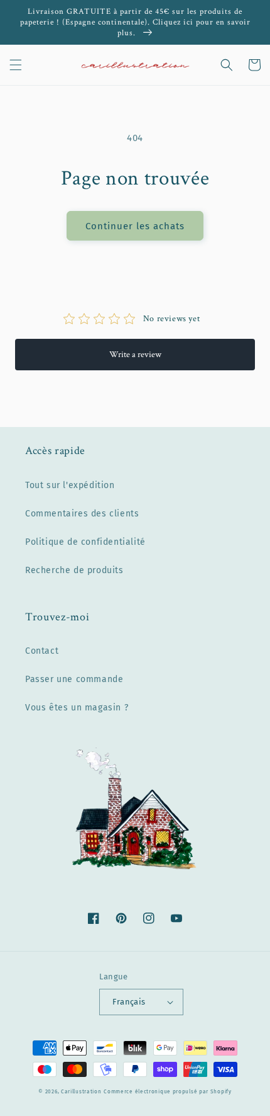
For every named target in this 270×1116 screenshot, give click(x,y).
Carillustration (81, 1091)
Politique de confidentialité (85, 542)
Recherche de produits (74, 570)
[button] (16, 65)
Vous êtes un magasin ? (76, 707)
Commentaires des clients (82, 513)
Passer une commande (74, 679)
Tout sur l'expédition (70, 485)
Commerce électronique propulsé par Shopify (167, 1091)
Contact (41, 651)
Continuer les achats (135, 226)
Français (128, 1001)
